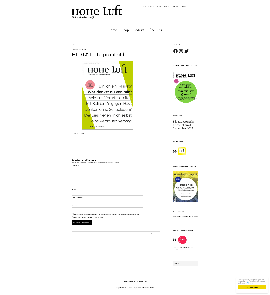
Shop (125, 30)
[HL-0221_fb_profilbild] (107, 130)
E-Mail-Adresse (77, 197)
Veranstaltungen (148, 6)
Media (152, 287)
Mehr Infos (251, 282)
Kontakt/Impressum (162, 6)
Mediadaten (175, 6)
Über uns (155, 30)
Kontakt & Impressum (134, 287)
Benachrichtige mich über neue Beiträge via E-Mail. (89, 217)
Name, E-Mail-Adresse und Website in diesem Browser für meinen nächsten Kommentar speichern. (106, 214)
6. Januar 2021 (76, 49)
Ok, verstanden (252, 287)
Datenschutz (145, 287)
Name (74, 189)
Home (112, 30)
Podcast (139, 30)
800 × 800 (83, 49)
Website (74, 206)
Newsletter (185, 6)
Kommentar (76, 165)
